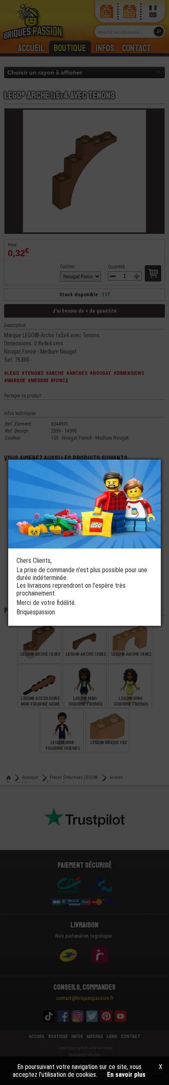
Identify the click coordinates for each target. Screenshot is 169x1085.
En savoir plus (126, 1074)
